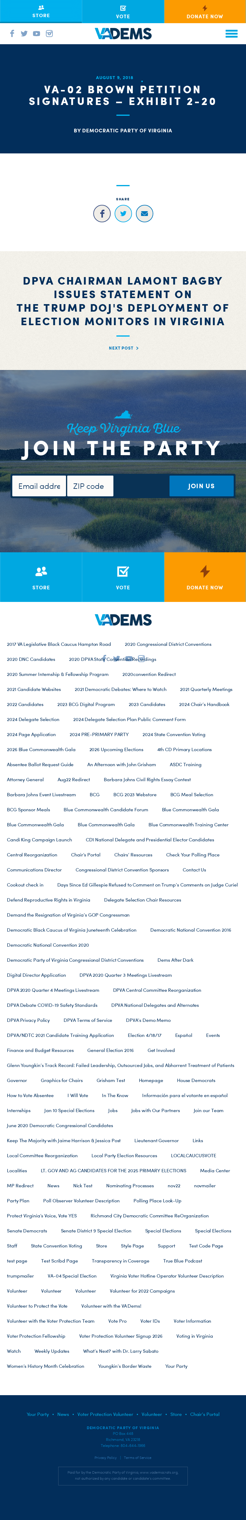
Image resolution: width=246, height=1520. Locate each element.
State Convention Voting (56, 1246)
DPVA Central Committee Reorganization (157, 990)
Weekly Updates (52, 1351)
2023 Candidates (147, 704)
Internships (19, 1110)
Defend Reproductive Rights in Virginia (48, 900)
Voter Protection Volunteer (105, 1414)
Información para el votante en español (185, 1095)
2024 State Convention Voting (173, 734)
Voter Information (192, 1321)
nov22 (174, 1185)
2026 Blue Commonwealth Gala (41, 749)
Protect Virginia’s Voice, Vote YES (42, 1216)
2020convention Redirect (149, 674)
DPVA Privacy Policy (28, 1020)
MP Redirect (20, 1185)
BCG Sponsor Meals (28, 809)
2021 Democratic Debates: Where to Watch (120, 689)
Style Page (132, 1246)
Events (213, 1035)
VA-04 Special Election (72, 1276)
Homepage (151, 1080)
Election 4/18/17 (144, 1035)
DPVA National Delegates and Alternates (155, 1005)
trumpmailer (20, 1276)
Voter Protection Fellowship (36, 1336)
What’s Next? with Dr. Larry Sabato (120, 1351)
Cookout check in (25, 885)
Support (166, 1246)
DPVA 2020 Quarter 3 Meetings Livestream (126, 975)
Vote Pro (117, 1321)
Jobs (113, 1110)
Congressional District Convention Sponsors (122, 870)
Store (101, 1246)
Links (198, 1140)
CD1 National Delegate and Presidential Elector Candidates (150, 840)
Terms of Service (138, 1458)
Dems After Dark (176, 960)
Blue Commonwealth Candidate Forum (106, 809)
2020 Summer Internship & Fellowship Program (58, 674)
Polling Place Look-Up (158, 1201)
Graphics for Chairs (61, 1080)
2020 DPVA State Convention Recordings (112, 659)
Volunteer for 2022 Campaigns (142, 1291)
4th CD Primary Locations (184, 749)
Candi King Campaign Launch (39, 840)
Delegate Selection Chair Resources (142, 900)
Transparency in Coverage (120, 1261)
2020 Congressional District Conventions (168, 644)
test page (17, 1261)
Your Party (176, 1366)
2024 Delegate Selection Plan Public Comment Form (129, 719)
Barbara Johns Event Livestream (41, 794)
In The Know (115, 1095)
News (53, 1185)
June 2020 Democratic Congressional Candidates (60, 1125)
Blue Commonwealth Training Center (188, 825)
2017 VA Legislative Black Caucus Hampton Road (59, 644)
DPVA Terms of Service (88, 1020)
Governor (17, 1080)
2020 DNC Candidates (31, 659)
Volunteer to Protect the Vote (37, 1306)
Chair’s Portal (85, 855)
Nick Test (82, 1185)
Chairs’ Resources (133, 855)
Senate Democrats (27, 1231)
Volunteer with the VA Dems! (111, 1306)
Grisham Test (111, 1080)
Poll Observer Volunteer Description (81, 1201)
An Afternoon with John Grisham (121, 764)
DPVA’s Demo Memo (148, 1020)
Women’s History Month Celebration (45, 1366)
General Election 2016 (110, 1050)
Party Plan (18, 1201)
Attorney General (25, 779)
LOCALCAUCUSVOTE (194, 1155)
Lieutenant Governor (156, 1140)
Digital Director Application (36, 975)
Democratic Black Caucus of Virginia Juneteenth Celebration (71, 930)
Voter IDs (150, 1321)
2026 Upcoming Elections (116, 749)
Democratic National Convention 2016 (190, 930)
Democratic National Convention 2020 (48, 945)
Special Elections (163, 1231)
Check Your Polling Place (193, 855)
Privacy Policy (105, 1458)
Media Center (215, 1170)
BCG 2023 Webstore (134, 794)
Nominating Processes (130, 1185)
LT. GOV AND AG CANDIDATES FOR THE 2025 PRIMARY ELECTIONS (113, 1170)
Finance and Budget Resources (40, 1050)
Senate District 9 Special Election (96, 1231)
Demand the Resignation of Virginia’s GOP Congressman (68, 915)
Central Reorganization (32, 855)
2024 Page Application (31, 734)
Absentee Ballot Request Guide (40, 764)
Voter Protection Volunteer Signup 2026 (121, 1336)
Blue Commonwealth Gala (190, 809)
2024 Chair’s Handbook (204, 704)
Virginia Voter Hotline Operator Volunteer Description (167, 1276)
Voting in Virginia (194, 1336)
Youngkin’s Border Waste (125, 1366)
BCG (95, 794)
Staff (12, 1246)
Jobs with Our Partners (155, 1110)
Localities (17, 1170)
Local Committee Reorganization (42, 1155)
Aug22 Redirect (74, 779)
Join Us (201, 486)
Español (183, 1035)
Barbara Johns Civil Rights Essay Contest (147, 779)
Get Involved (161, 1050)
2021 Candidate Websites (34, 689)
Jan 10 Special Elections (69, 1110)
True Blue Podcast (182, 1261)
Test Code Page (206, 1246)
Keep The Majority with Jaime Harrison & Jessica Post (64, 1140)
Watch (14, 1351)
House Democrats (196, 1080)
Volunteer (17, 1291)
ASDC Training (186, 764)
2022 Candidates (25, 704)
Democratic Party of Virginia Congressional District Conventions (75, 960)
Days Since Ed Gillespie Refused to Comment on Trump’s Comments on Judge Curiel (147, 885)
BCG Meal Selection (191, 794)
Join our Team (209, 1110)
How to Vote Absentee (30, 1095)
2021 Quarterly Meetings (206, 689)
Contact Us (194, 870)
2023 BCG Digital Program (86, 704)
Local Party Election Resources (124, 1155)
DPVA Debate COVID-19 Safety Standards (52, 1005)
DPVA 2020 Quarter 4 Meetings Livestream (53, 990)
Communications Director (34, 870)
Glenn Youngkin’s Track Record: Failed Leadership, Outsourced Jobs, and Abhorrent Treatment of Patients (120, 1065)
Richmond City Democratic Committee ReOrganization (150, 1216)
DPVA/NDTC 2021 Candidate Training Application (60, 1035)
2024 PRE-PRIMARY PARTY (99, 734)
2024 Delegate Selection (33, 719)
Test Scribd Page (59, 1261)
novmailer (205, 1185)
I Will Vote (78, 1095)
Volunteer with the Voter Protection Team (50, 1321)
